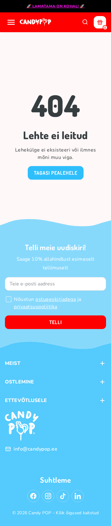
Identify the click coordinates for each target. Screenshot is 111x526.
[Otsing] (85, 22)
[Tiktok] (63, 496)
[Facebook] (33, 496)
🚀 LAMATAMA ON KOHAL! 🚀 (56, 6)
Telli (55, 322)
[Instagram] (48, 496)
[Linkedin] (78, 496)
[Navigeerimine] (11, 22)
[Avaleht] (36, 22)
